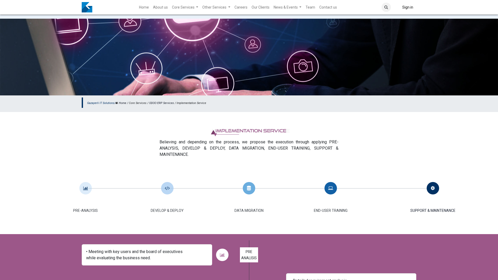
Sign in (407, 7)
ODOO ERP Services (161, 103)
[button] (386, 7)
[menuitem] (144, 7)
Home (122, 103)
